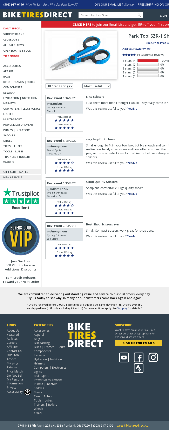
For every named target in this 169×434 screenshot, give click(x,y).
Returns (12, 367)
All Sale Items (13, 45)
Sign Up (129, 4)
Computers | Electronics (21, 108)
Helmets (9, 103)
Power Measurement (18, 124)
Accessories (12, 66)
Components (12, 87)
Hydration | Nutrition (20, 98)
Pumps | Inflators (17, 130)
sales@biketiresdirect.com (134, 425)
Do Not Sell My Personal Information (15, 379)
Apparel (9, 71)
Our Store (13, 355)
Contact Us (14, 351)
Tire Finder (11, 56)
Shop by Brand (13, 34)
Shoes (7, 141)
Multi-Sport (12, 119)
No (135, 108)
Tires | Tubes (12, 146)
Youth (38, 413)
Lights (8, 114)
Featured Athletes (13, 336)
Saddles (9, 135)
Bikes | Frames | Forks (19, 82)
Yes (129, 108)
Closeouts (11, 39)
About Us (13, 330)
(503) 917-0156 (13, 4)
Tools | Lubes (13, 151)
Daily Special (12, 28)
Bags (7, 76)
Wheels (8, 162)
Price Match (15, 371)
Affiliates (12, 347)
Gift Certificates (15, 172)
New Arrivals (12, 177)
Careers (12, 343)
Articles (11, 359)
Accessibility (15, 391)
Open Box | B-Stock (17, 50)
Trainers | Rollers (17, 157)
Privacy (11, 387)
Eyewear (9, 92)
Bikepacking (42, 343)
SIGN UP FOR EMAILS (139, 343)
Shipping (122, 308)
